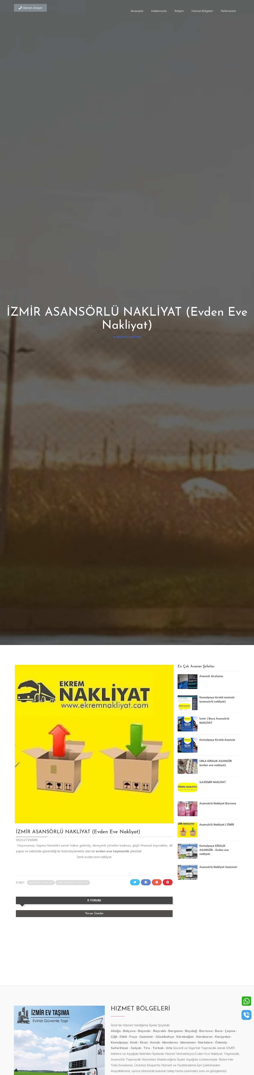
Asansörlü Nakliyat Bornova (217, 803)
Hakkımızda (159, 11)
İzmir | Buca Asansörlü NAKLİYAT (214, 720)
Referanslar (228, 11)
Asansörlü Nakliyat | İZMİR (216, 824)
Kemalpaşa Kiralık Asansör (217, 739)
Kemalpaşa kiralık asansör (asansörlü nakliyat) (217, 699)
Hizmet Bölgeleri (202, 11)
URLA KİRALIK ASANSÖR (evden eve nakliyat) (215, 763)
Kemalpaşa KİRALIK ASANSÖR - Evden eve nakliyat (214, 850)
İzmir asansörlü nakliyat (72, 882)
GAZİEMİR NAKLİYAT (212, 782)
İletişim (179, 11)
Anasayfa (137, 11)
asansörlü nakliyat (127, 337)
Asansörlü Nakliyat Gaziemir (218, 867)
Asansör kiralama (211, 676)
